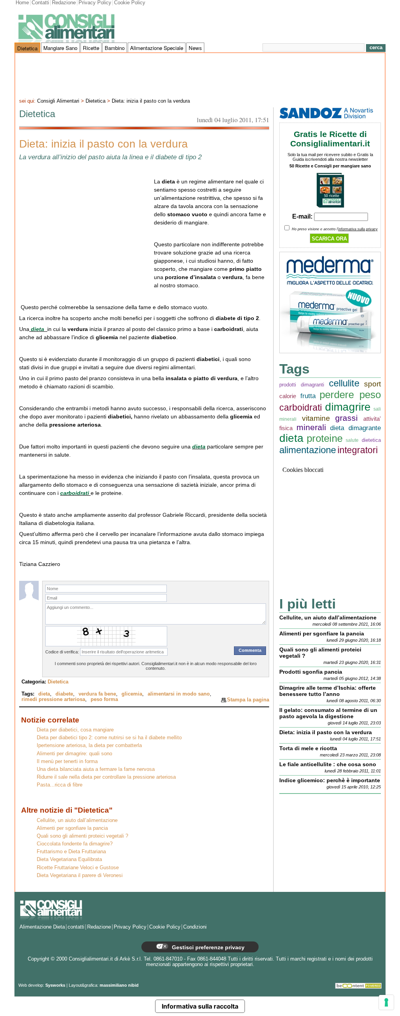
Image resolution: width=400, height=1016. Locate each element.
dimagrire (348, 407)
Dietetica (27, 48)
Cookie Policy (129, 2)
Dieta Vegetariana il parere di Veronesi (80, 875)
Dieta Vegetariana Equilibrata (69, 859)
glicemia (131, 694)
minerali (311, 427)
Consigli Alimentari (58, 101)
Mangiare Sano (60, 48)
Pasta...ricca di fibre (59, 785)
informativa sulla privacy (358, 229)
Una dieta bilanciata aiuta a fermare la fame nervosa (96, 769)
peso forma (104, 699)
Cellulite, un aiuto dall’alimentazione (77, 820)
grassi (346, 417)
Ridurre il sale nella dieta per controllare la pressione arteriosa (106, 777)
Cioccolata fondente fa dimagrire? (74, 844)
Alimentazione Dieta (42, 927)
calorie (287, 396)
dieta (38, 329)
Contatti (40, 2)
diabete (64, 694)
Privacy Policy (95, 2)
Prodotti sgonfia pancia (310, 672)
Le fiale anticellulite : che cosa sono (327, 764)
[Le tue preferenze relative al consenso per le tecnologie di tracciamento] (386, 1002)
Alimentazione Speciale (156, 48)
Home (22, 2)
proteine (325, 438)
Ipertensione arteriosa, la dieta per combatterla (89, 745)
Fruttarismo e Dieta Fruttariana (71, 851)
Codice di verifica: (62, 651)
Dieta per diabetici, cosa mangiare (75, 730)
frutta (308, 396)
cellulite (344, 383)
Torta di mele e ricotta (308, 748)
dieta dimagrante (355, 428)
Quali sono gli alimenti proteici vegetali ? (82, 836)
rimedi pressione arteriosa (53, 699)
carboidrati (75, 493)
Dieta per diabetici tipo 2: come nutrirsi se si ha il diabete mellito (109, 737)
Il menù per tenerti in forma (67, 761)
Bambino (115, 48)
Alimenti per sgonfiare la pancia (72, 828)
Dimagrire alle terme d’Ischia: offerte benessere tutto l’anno (327, 691)
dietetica (371, 440)
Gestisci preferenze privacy (207, 947)
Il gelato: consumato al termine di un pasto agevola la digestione (328, 713)
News (195, 48)
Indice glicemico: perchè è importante (329, 780)
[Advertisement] (200, 74)
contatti (76, 927)
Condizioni (195, 927)
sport (372, 384)
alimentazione (307, 450)
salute (352, 440)
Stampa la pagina (248, 700)
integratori (358, 450)
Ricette (91, 48)
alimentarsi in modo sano (179, 694)
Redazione (64, 2)
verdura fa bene (97, 694)
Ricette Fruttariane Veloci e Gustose (78, 867)
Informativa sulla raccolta (200, 1006)
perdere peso (350, 394)
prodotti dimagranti (301, 385)
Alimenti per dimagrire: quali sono (74, 753)
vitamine (316, 418)
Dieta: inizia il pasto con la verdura (151, 101)
